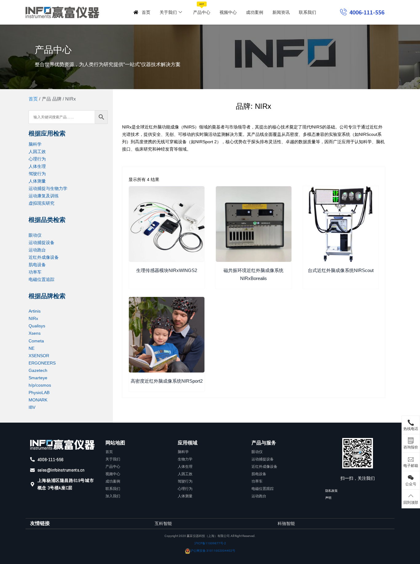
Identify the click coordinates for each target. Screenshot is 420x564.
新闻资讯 (281, 12)
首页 (146, 12)
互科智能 (163, 523)
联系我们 (307, 12)
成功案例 (254, 12)
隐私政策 (331, 491)
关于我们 (168, 12)
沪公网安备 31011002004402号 (212, 550)
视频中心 (228, 12)
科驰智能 (286, 523)
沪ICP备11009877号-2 (210, 543)
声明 (328, 498)
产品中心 (201, 8)
